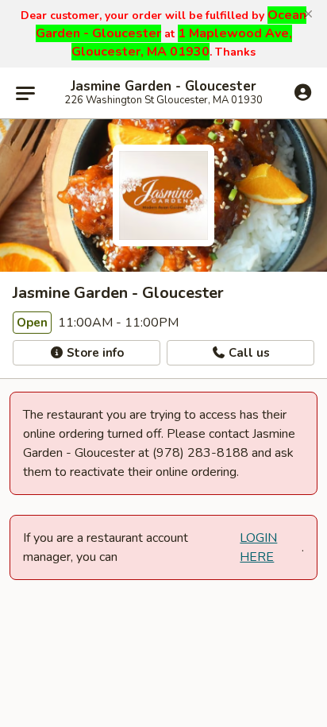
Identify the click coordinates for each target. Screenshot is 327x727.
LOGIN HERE (258, 547)
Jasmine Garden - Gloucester (163, 87)
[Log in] (303, 92)
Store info (93, 353)
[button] (308, 14)
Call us (247, 353)
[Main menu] (25, 93)
